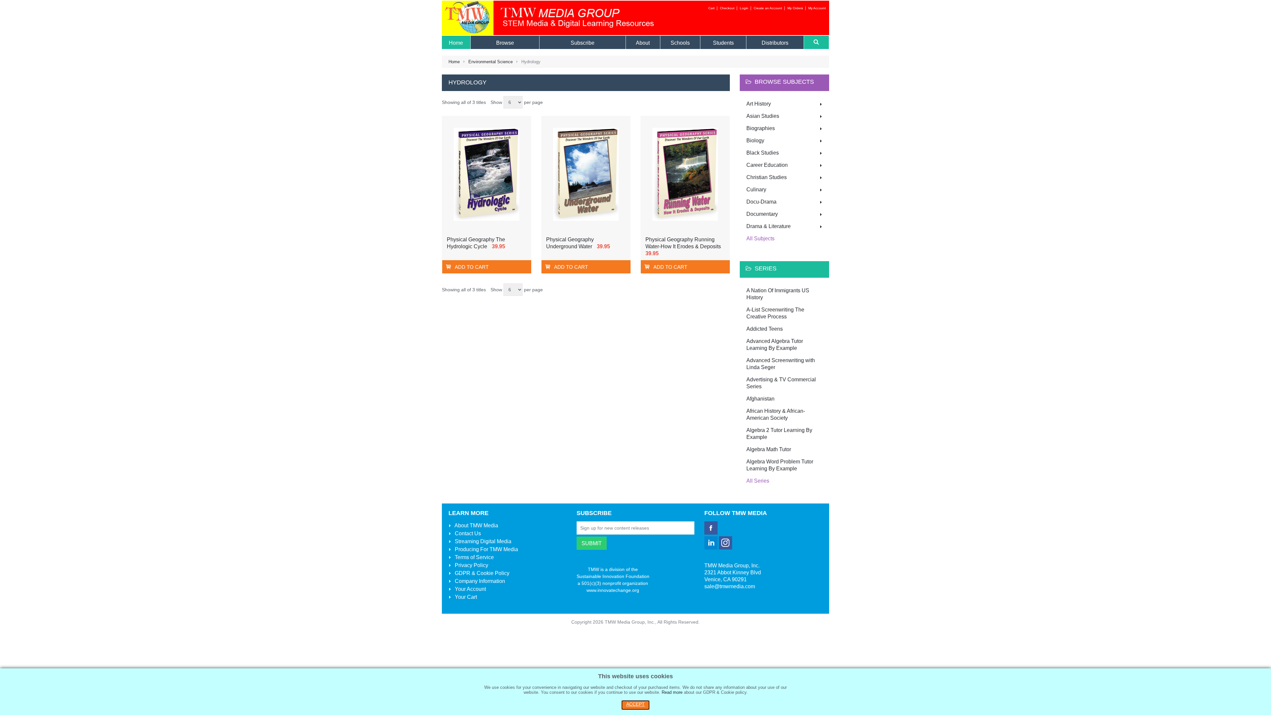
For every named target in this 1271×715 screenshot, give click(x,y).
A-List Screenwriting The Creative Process (775, 313)
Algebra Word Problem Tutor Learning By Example (779, 465)
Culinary (756, 189)
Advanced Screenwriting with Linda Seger (780, 364)
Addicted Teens (764, 329)
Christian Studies (766, 177)
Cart (711, 8)
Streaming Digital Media (482, 541)
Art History (758, 104)
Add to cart (472, 267)
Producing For (485, 549)
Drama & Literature (768, 226)
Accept (635, 704)
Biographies (760, 128)
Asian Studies (762, 116)
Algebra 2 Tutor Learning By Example (779, 433)
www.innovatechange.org (613, 590)
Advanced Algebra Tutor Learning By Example (774, 344)
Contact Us (467, 533)
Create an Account (768, 8)
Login (744, 8)
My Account (817, 8)
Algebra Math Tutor (768, 449)
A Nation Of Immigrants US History (777, 294)
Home (454, 61)
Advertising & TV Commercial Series (781, 383)
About (475, 525)
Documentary (762, 214)
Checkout (727, 8)
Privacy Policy (470, 565)
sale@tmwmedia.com (729, 586)
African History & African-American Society (775, 414)
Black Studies (762, 153)
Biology (755, 140)
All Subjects (760, 238)
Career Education (767, 165)
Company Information (479, 581)
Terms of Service (473, 557)
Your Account (469, 589)
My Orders (795, 8)
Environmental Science (490, 61)
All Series (757, 481)
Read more (672, 692)
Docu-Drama (761, 202)
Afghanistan (760, 399)
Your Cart (465, 597)
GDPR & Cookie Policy (481, 573)
